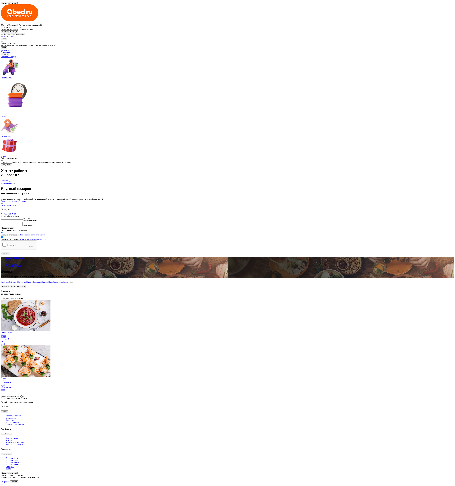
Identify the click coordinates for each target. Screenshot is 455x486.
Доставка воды (12, 458)
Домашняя (37, 282)
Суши (6, 282)
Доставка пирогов (13, 464)
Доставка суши (12, 460)
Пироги (29, 282)
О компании (11, 418)
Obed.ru (4, 412)
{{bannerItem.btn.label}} (10, 3)
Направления (6, 454)
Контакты (10, 420)
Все (2, 282)
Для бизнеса (6, 434)
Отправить (5, 253)
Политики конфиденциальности (32, 239)
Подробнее (5, 482)
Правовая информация (15, 424)
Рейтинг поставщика (14, 444)
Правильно (21, 282)
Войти (4, 39)
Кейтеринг (13, 282)
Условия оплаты (12, 422)
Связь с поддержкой (9, 473)
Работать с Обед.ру (8, 36)
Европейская (58, 282)
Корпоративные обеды (15, 442)
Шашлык (44, 282)
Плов (50, 282)
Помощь (5, 54)
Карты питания (12, 438)
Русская (66, 282)
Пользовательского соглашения (32, 235)
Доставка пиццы (12, 462)
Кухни (8, 469)
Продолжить (6, 165)
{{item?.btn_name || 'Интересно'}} (13, 286)
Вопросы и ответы (13, 416)
